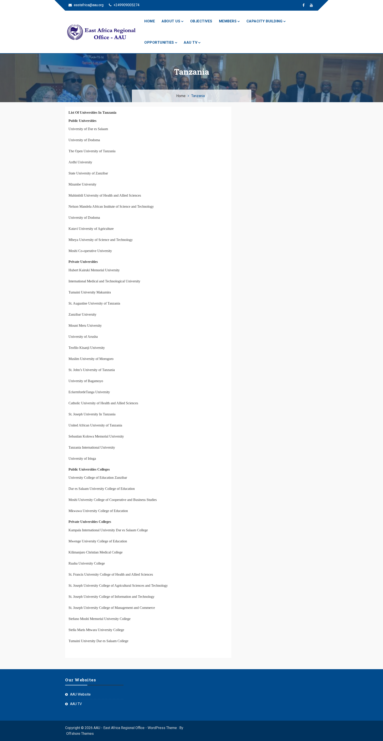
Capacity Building (264, 21)
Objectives (201, 21)
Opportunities (159, 42)
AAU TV (190, 42)
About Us (171, 21)
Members (228, 21)
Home (149, 21)
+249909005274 (126, 5)
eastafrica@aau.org (88, 5)
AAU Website (80, 694)
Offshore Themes (80, 733)
